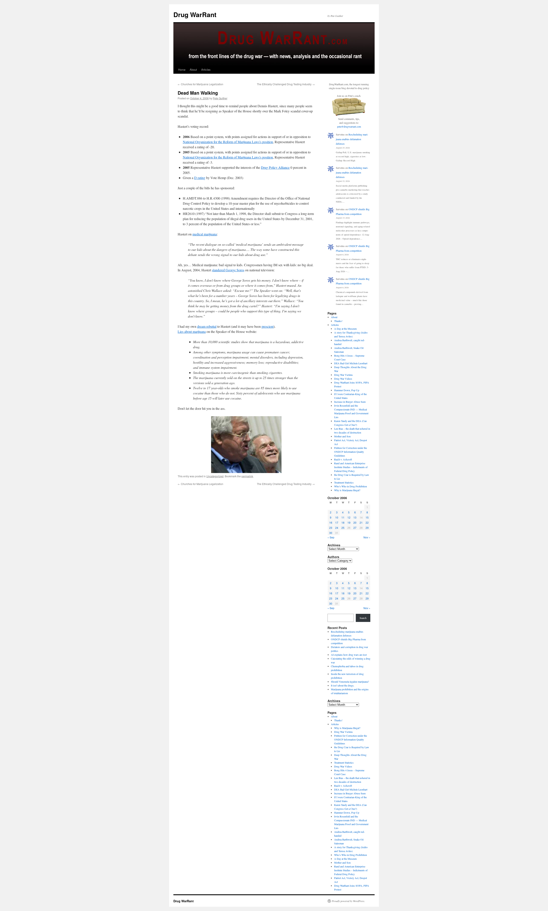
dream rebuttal (206, 326)
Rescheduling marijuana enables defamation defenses (352, 139)
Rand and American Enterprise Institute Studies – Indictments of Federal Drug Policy (351, 467)
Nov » (366, 537)
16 (330, 522)
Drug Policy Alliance (275, 167)
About (193, 70)
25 (342, 527)
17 (336, 522)
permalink (247, 476)
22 (367, 522)
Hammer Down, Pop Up (346, 390)
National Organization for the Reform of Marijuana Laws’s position (228, 142)
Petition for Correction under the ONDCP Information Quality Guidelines (350, 451)
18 (342, 522)
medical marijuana (204, 234)
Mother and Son (342, 436)
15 (367, 517)
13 (354, 517)
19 (348, 522)
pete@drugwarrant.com (349, 126)
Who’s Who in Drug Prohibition (350, 486)
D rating (199, 177)
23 (330, 527)
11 (342, 517)
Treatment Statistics (344, 482)
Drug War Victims (343, 374)
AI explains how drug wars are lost (349, 654)
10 (336, 517)
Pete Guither (220, 98)
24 (336, 527)
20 (354, 522)
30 (330, 533)
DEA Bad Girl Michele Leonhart (350, 363)
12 (348, 517)
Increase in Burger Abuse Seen (350, 401)
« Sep (331, 537)
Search (363, 618)
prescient (268, 326)
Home (181, 70)
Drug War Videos (343, 378)
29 (367, 527)
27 (354, 527)
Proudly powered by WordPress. (348, 901)
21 (361, 522)
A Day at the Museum (345, 328)
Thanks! (338, 321)
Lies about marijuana (192, 331)
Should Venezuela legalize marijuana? (350, 681)
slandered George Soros (228, 270)
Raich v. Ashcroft (343, 459)
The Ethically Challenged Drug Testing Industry (286, 84)
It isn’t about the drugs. (342, 685)
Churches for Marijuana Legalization (200, 84)
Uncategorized (214, 476)
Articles (206, 70)
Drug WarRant (194, 14)
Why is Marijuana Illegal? (347, 490)
